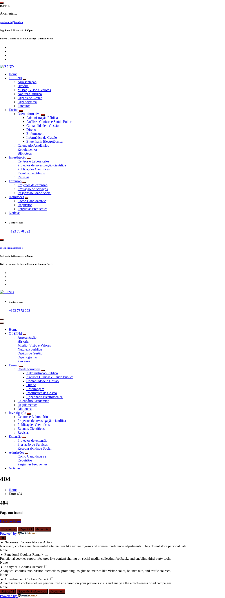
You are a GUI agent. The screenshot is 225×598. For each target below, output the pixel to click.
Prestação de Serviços (33, 189)
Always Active (42, 542)
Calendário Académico (33, 145)
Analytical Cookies (17, 567)
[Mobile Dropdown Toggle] (24, 79)
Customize (8, 529)
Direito (31, 129)
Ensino (13, 110)
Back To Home (10, 521)
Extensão (15, 181)
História (23, 86)
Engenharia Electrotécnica (44, 141)
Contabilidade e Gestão (42, 125)
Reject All (26, 529)
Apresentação (27, 82)
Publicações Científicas (34, 169)
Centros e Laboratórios (33, 161)
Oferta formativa (29, 114)
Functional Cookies (17, 554)
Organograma (27, 102)
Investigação (17, 157)
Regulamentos (27, 149)
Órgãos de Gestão (30, 98)
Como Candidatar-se (32, 201)
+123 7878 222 (19, 231)
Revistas (23, 177)
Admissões (16, 197)
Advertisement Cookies (20, 579)
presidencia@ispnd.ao (11, 22)
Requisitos (25, 205)
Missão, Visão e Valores (34, 90)
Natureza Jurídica (30, 94)
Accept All (42, 529)
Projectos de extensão (32, 185)
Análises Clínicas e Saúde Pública (49, 122)
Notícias (14, 213)
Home (13, 74)
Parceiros (24, 106)
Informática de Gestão (41, 137)
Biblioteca (25, 153)
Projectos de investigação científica (42, 165)
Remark (37, 554)
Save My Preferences (32, 591)
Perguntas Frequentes (32, 209)
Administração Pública (42, 118)
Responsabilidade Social (34, 193)
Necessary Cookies (17, 542)
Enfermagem (35, 133)
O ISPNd (15, 78)
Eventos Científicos (31, 173)
